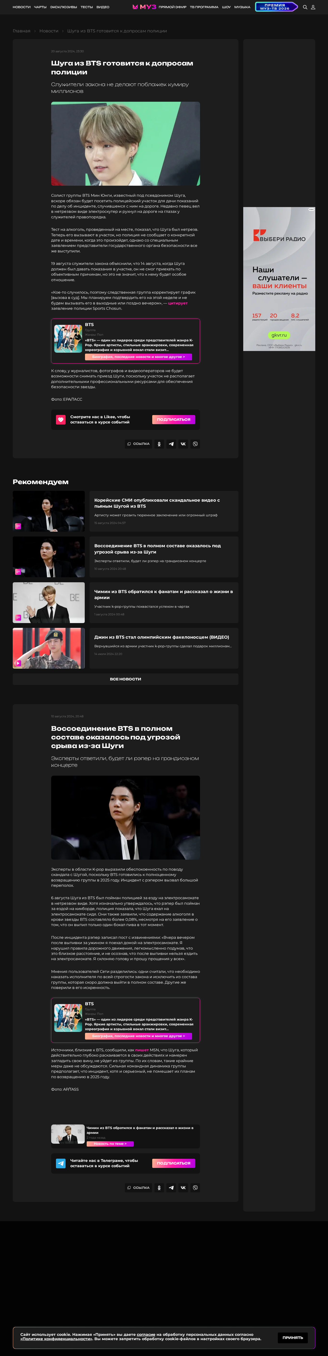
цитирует (178, 303)
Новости (21, 7)
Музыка (242, 7)
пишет (142, 1050)
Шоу (226, 7)
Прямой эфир (172, 7)
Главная (21, 31)
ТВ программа (204, 7)
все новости (125, 679)
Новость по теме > (110, 1144)
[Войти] (313, 7)
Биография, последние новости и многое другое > (138, 357)
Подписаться (173, 419)
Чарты (40, 7)
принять (293, 1338)
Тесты (87, 7)
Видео (103, 7)
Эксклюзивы (63, 7)
